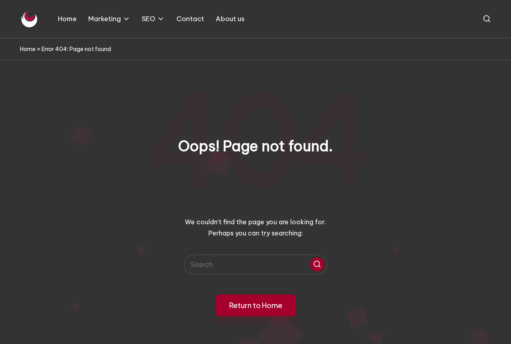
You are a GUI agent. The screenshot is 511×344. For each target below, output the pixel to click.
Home (28, 49)
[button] (317, 264)
